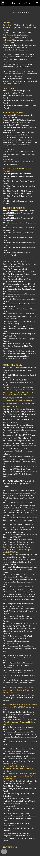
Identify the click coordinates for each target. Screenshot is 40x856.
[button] (2, 3)
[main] (20, 12)
